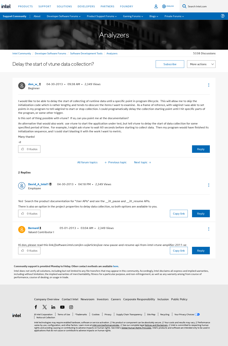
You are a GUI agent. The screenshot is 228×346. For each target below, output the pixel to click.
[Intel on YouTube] (62, 307)
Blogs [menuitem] (152, 16)
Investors (102, 299)
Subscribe (170, 64)
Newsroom (87, 299)
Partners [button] (107, 6)
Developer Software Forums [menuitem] (62, 16)
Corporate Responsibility (139, 299)
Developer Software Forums (50, 53)
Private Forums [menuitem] (173, 16)
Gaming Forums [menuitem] (132, 16)
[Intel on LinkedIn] (53, 307)
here (115, 266)
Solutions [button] (64, 6)
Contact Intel (70, 299)
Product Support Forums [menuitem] (100, 16)
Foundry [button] (126, 6)
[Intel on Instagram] (71, 307)
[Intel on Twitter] (45, 307)
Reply (200, 149)
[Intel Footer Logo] (16, 315)
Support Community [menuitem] (14, 16)
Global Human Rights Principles (136, 327)
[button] (208, 85)
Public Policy (179, 299)
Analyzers (112, 53)
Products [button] (25, 6)
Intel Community (21, 53)
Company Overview (46, 299)
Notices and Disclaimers (156, 325)
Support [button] (44, 6)
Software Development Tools (86, 53)
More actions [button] (198, 64)
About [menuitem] (37, 16)
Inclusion (163, 299)
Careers (116, 299)
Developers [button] (86, 6)
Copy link (179, 213)
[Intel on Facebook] (36, 307)
